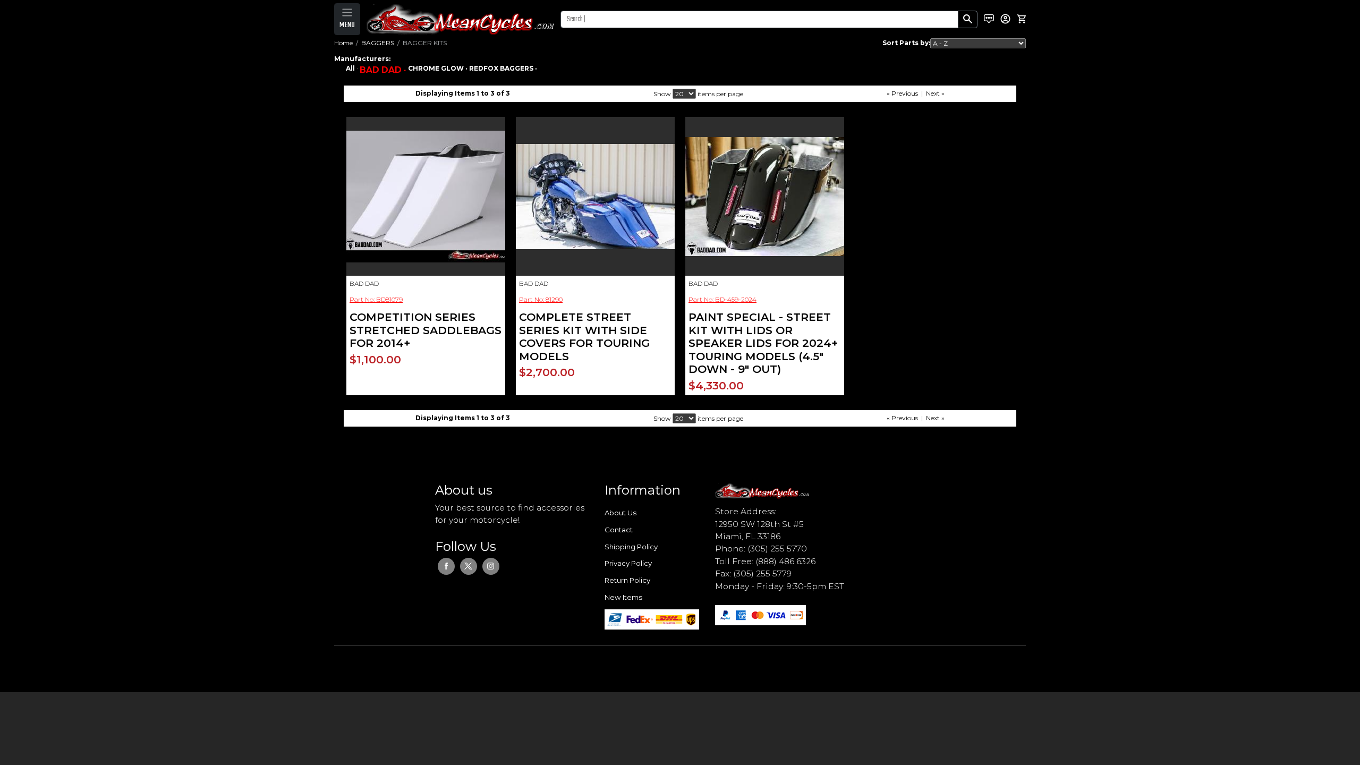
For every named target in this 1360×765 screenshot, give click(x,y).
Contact (619, 529)
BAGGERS (377, 43)
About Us (620, 512)
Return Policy (627, 580)
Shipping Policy (631, 546)
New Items (623, 597)
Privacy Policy (628, 563)
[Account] (1005, 19)
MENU (347, 25)
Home (343, 43)
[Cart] (1021, 19)
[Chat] (989, 19)
